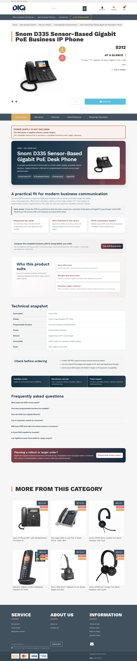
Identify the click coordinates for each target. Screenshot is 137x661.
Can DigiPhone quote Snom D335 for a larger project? (31, 438)
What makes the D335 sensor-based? (25, 402)
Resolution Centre (17, 631)
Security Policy (95, 635)
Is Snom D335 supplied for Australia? (25, 432)
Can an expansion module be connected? (27, 420)
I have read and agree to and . (31, 648)
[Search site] (85, 8)
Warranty (38, 117)
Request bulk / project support (109, 455)
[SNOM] (124, 65)
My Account (15, 624)
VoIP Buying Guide (81, 17)
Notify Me (106, 102)
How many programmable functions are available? (30, 408)
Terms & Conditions (33, 648)
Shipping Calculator (98, 117)
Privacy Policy (95, 628)
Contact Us (54, 628)
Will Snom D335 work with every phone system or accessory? (34, 426)
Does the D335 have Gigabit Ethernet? (25, 414)
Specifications (74, 117)
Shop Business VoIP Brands (23, 17)
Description (20, 117)
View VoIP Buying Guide (112, 246)
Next (16, 102)
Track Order (15, 628)
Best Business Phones (46, 17)
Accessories (63, 17)
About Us (53, 624)
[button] (119, 70)
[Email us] (92, 643)
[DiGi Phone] (18, 8)
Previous (12, 102)
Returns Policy (95, 631)
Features (55, 117)
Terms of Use (94, 624)
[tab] (20, 117)
